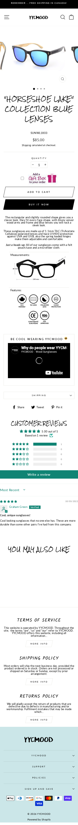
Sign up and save (39, 789)
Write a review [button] (38, 474)
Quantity (39, 158)
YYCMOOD (38, 755)
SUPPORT (39, 766)
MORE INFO (39, 643)
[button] (20, 444)
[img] (8, 501)
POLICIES (39, 778)
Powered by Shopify (39, 819)
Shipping (26, 145)
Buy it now (39, 204)
